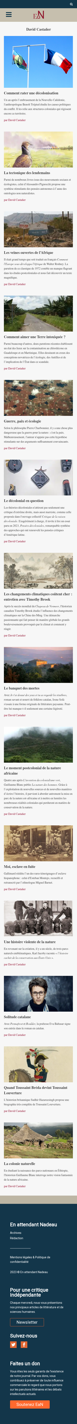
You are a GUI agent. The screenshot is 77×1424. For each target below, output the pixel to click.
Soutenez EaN (29, 1404)
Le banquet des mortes (21, 688)
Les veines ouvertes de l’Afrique (29, 252)
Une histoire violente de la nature (30, 941)
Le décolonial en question (24, 500)
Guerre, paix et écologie (23, 421)
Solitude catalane (17, 1016)
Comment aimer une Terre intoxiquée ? (35, 336)
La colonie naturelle (19, 1163)
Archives (15, 1232)
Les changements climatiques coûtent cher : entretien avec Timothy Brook (38, 596)
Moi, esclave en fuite (19, 866)
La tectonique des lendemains (27, 172)
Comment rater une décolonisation (31, 93)
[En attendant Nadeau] (38, 14)
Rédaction (16, 1238)
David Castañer (17, 120)
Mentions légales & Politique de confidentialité (30, 1259)
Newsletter (27, 1322)
